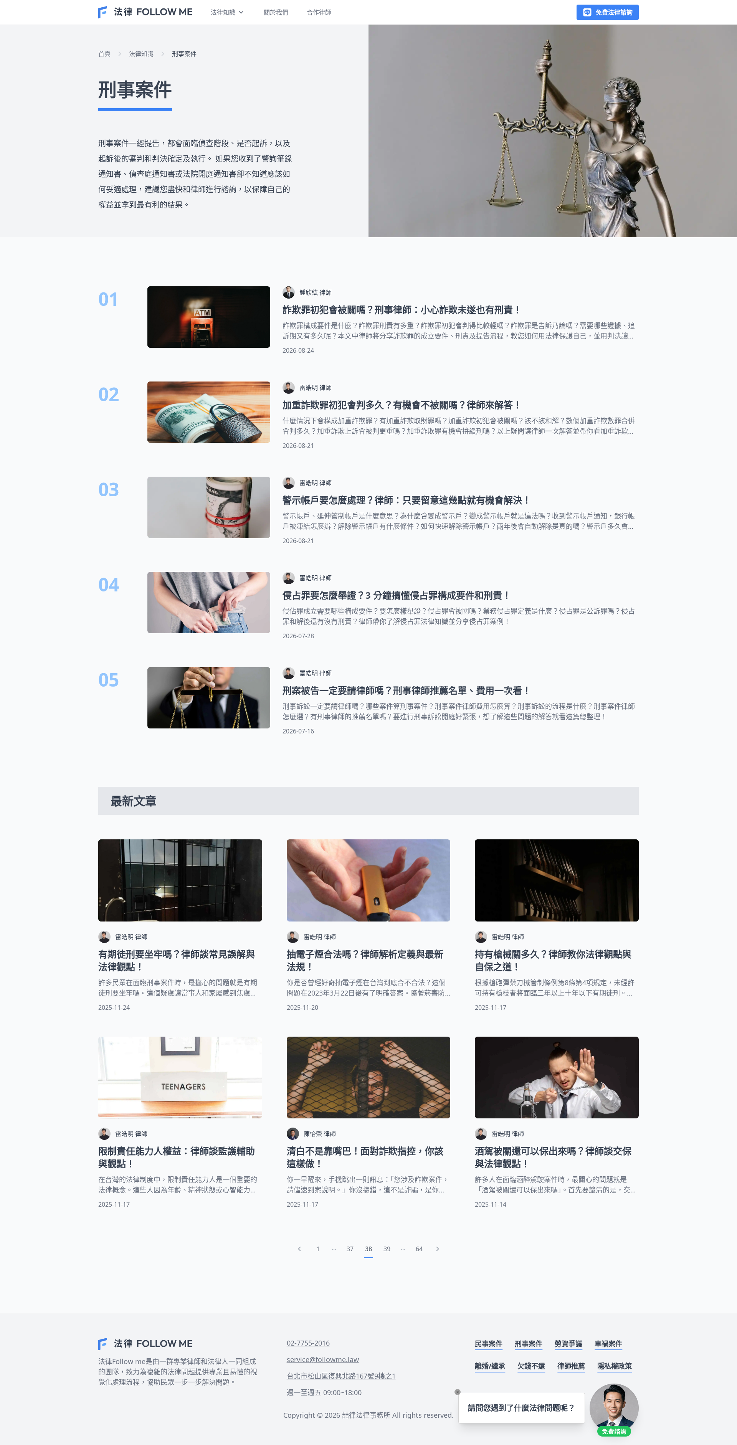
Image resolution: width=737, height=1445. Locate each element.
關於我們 (276, 12)
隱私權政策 (614, 1366)
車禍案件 (608, 1343)
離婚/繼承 (490, 1366)
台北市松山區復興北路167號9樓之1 (341, 1376)
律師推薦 (571, 1366)
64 (419, 1249)
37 (350, 1249)
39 (386, 1249)
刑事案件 (184, 54)
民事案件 (488, 1343)
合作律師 (319, 12)
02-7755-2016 (308, 1343)
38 (368, 1249)
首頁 (104, 54)
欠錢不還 (531, 1366)
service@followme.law (323, 1359)
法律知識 (141, 54)
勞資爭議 (568, 1343)
